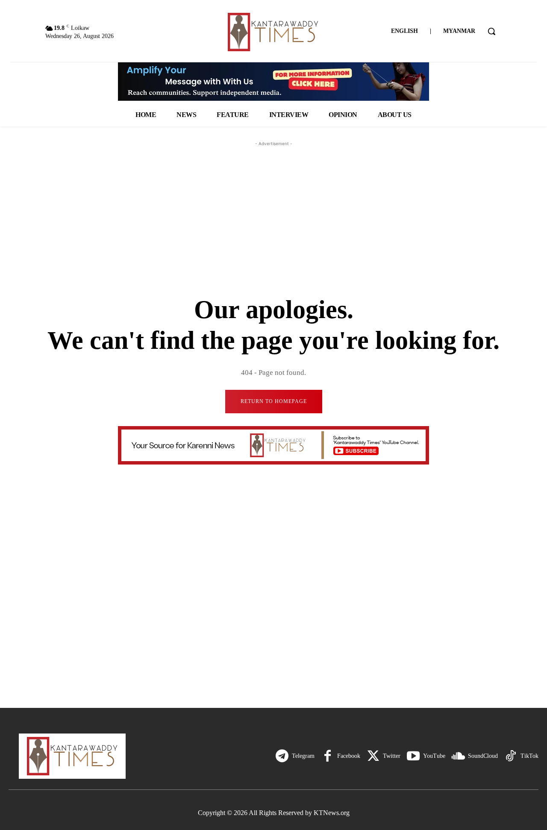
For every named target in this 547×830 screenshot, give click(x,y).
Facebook (348, 756)
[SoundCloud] (458, 756)
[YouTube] (413, 756)
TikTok (529, 756)
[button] (491, 31)
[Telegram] (282, 756)
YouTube (434, 756)
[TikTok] (510, 756)
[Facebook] (327, 756)
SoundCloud (483, 756)
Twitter (391, 756)
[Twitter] (373, 756)
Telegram (303, 756)
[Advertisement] (273, 201)
